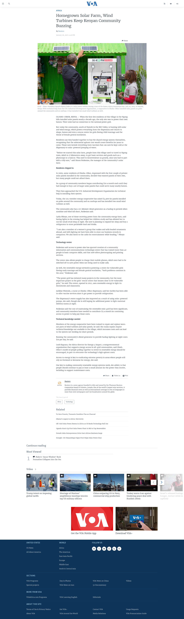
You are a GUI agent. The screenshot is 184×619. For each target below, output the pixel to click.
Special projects (32, 585)
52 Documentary (99, 585)
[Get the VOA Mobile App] (92, 519)
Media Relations (99, 613)
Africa (59, 11)
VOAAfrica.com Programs (36, 597)
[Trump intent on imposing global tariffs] (41, 482)
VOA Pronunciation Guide (136, 613)
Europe (62, 560)
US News (29, 548)
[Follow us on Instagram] (109, 549)
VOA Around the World (69, 613)
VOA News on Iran (67, 585)
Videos (128, 581)
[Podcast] (119, 549)
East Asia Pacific (66, 556)
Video (29, 469)
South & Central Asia (67, 569)
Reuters (61, 31)
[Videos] (171, 3)
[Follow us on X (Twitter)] (99, 549)
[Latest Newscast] (177, 3)
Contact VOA (98, 609)
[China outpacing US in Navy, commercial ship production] (108, 482)
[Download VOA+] (137, 519)
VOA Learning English (68, 597)
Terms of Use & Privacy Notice (38, 609)
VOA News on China (101, 581)
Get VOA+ (63, 609)
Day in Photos (65, 581)
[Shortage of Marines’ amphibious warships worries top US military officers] (75, 482)
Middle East (64, 565)
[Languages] (164, 3)
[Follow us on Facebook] (94, 549)
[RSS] (114, 549)
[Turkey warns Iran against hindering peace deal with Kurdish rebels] (142, 482)
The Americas (64, 552)
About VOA (30, 613)
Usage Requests (132, 609)
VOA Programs (32, 581)
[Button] (125, 40)
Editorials (97, 597)
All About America (33, 552)
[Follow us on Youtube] (104, 549)
